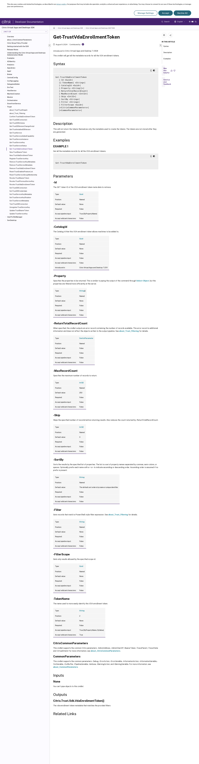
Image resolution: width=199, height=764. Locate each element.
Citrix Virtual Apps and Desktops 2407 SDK (100, 28)
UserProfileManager (14, 217)
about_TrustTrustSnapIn (18, 110)
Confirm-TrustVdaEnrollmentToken (22, 117)
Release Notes (12, 50)
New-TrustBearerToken (18, 152)
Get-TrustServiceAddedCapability (21, 136)
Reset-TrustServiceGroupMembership (23, 175)
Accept (165, 13)
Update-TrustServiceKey (18, 214)
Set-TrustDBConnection (18, 188)
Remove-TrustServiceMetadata (20, 165)
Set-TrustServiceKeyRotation (20, 197)
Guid (81, 194)
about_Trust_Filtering (17, 113)
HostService (11, 91)
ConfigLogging (12, 81)
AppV (9, 71)
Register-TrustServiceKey (18, 159)
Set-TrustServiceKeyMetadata (20, 194)
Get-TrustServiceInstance (18, 139)
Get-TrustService (15, 133)
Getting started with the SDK (18, 46)
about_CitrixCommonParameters (19, 40)
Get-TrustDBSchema (17, 123)
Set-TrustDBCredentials (18, 191)
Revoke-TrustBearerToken (19, 178)
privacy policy (61, 4)
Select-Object (142, 281)
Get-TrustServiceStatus (18, 146)
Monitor (10, 97)
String (82, 291)
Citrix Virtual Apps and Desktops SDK (70, 28)
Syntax (166, 46)
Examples (10, 58)
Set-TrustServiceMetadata (19, 201)
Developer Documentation (29, 21)
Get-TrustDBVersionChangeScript (21, 126)
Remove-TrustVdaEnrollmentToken (22, 168)
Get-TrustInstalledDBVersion (20, 129)
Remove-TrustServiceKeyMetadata (22, 162)
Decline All (182, 13)
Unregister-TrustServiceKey (19, 207)
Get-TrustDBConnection (18, 120)
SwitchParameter (86, 338)
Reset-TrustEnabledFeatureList (21, 172)
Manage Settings (146, 13)
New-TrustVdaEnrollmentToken (21, 155)
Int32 (81, 383)
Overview (10, 37)
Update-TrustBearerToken (19, 210)
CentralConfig (12, 77)
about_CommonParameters (65, 667)
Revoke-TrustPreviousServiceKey (21, 181)
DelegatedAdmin (13, 84)
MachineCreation (13, 94)
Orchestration (12, 100)
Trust (9, 107)
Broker (9, 74)
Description (167, 52)
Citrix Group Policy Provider (17, 43)
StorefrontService (14, 104)
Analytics (10, 65)
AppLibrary (11, 68)
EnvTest (10, 87)
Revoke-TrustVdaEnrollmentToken (22, 184)
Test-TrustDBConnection (18, 204)
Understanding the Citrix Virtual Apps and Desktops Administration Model (26, 54)
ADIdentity (11, 61)
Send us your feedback (167, 82)
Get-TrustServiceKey (17, 142)
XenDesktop (11, 220)
